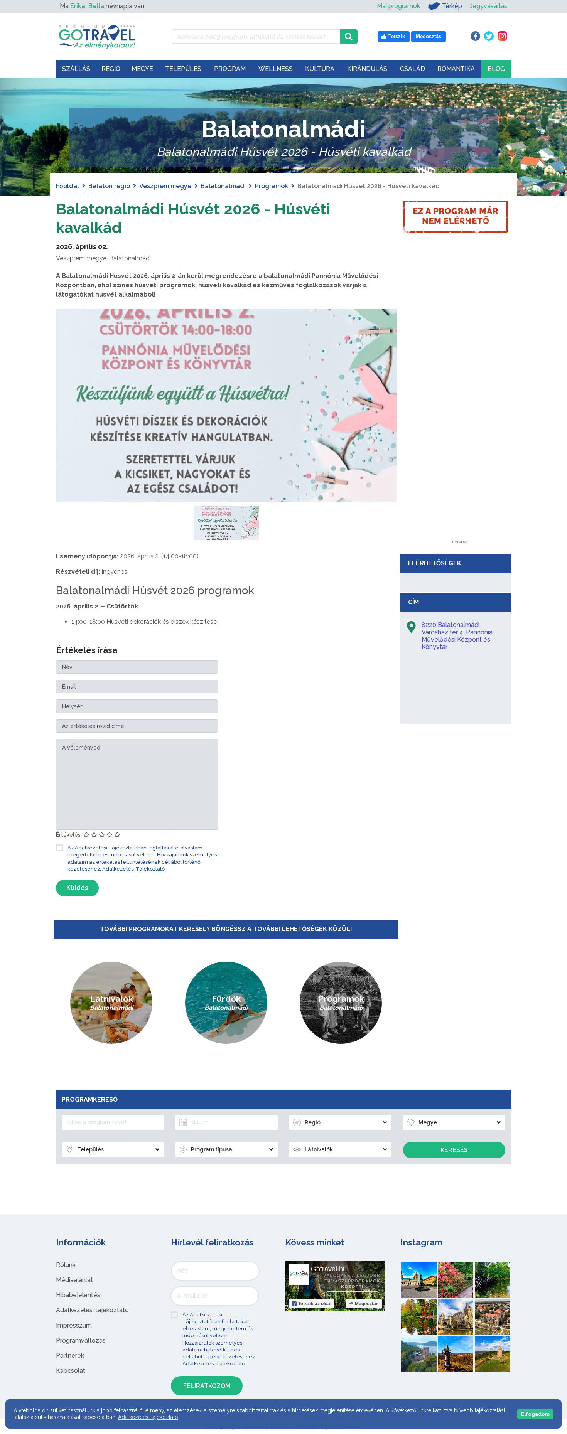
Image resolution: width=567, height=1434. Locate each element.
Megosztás (367, 1303)
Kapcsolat (70, 1370)
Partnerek (70, 1355)
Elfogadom (535, 1414)
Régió (110, 68)
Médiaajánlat (74, 1280)
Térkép (452, 6)
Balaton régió (109, 186)
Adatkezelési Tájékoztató (133, 869)
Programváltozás (81, 1340)
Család (412, 68)
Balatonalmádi (223, 186)
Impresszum (74, 1325)
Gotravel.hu (329, 1269)
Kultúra (319, 68)
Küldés (77, 887)
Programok (271, 186)
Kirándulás (367, 68)
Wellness (275, 68)
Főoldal (67, 186)
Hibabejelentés (78, 1295)
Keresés (454, 1150)
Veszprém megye (165, 186)
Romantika (456, 68)
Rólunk (66, 1265)
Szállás (76, 68)
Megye (142, 68)
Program (230, 68)
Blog (496, 68)
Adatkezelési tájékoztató (92, 1310)
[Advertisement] (458, 424)
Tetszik (314, 1303)
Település (183, 68)
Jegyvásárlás (488, 6)
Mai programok (398, 6)
